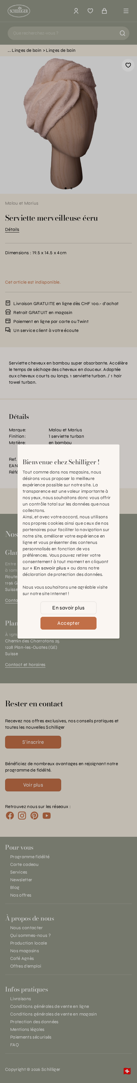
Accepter (68, 623)
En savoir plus (68, 608)
